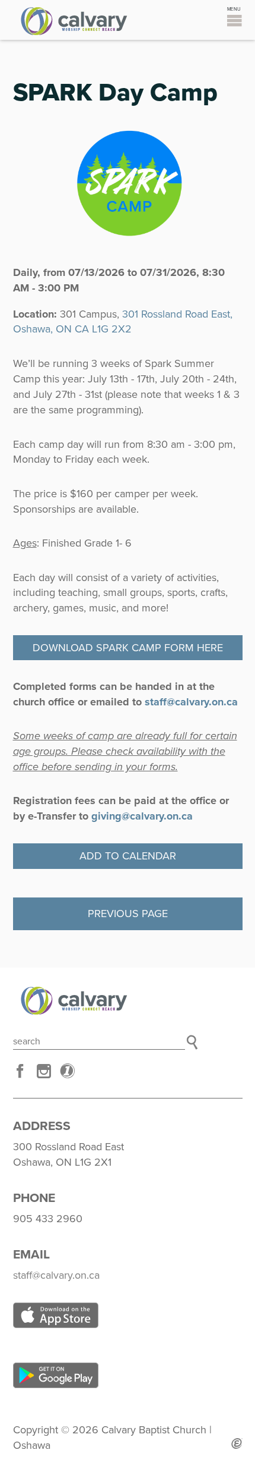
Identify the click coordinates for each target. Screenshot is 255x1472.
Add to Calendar (127, 855)
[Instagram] (44, 1071)
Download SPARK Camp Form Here (128, 647)
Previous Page (128, 913)
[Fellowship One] (67, 1071)
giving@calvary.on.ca (142, 816)
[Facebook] (20, 1071)
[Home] (128, 1001)
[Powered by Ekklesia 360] (237, 1443)
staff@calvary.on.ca (191, 701)
